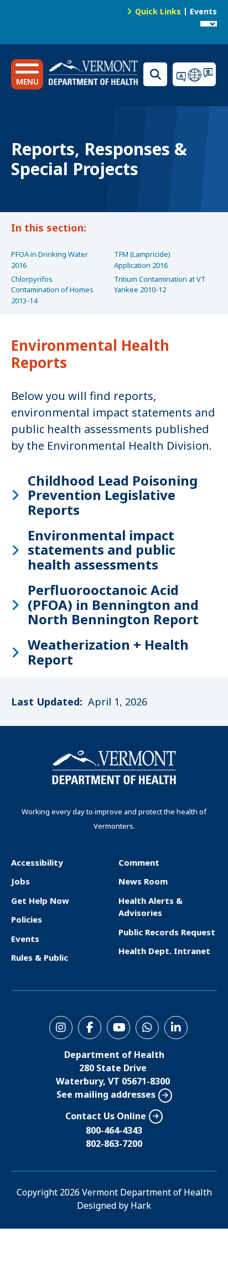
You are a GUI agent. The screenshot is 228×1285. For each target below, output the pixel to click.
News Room (143, 881)
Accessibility (37, 862)
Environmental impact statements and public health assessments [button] (101, 550)
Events (203, 11)
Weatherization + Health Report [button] (108, 652)
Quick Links (158, 11)
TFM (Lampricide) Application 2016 (142, 259)
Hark (141, 1205)
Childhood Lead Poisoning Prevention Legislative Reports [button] (113, 495)
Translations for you (195, 74)
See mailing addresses (106, 1094)
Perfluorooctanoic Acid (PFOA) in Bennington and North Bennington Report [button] (113, 604)
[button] (27, 74)
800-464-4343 (114, 1130)
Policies (26, 919)
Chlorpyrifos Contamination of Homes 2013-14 (52, 290)
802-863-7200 (114, 1143)
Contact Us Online (105, 1116)
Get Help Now (40, 900)
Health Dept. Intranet (164, 950)
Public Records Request (166, 932)
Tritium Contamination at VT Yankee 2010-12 (160, 284)
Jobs (20, 881)
